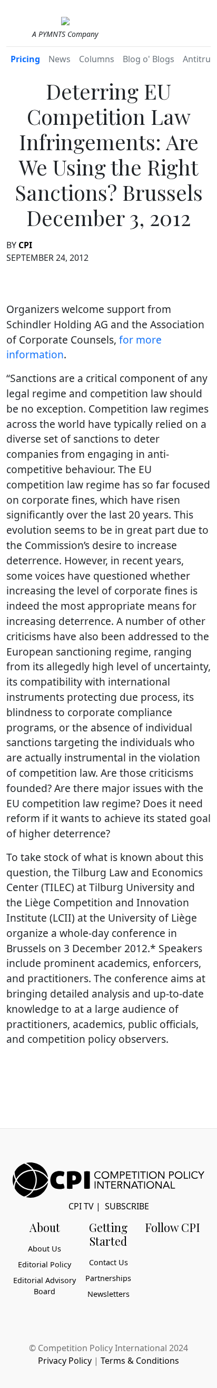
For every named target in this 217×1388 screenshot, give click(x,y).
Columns (96, 59)
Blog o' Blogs (148, 59)
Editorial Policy (44, 1264)
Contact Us (108, 1262)
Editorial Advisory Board (44, 1286)
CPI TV (81, 1206)
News (59, 59)
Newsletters (108, 1294)
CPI (25, 245)
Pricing (25, 59)
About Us (44, 1249)
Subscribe (127, 1206)
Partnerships (108, 1278)
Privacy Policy (65, 1360)
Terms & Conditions (140, 1360)
